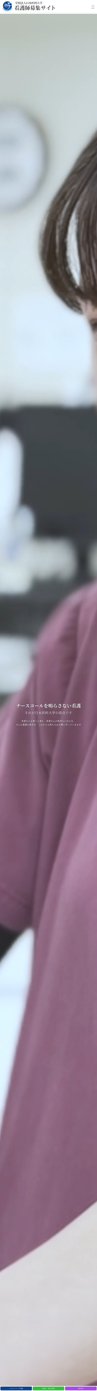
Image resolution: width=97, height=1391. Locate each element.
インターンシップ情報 (16, 1388)
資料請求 (80, 1388)
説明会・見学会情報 (48, 1388)
